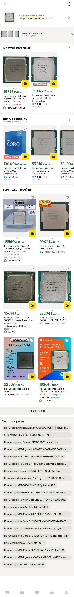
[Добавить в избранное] (25, 56)
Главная (7, 592)
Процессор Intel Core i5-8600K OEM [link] (52, 247)
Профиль (66, 592)
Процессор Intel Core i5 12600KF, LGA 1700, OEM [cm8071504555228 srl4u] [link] (53, 390)
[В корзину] (25, 84)
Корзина (51, 592)
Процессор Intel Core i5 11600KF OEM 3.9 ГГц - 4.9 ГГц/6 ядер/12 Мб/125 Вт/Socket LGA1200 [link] (15, 97)
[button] (5, 4)
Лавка (22, 592)
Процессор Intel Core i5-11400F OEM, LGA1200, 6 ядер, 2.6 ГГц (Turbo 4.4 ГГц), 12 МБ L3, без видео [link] (52, 319)
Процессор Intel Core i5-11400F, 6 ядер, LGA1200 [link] (17, 247)
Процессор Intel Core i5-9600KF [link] (17, 390)
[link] (37, 428)
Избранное (37, 592)
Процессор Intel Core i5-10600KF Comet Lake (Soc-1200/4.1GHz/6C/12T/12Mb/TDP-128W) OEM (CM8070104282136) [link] (19, 319)
